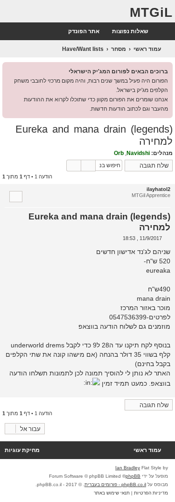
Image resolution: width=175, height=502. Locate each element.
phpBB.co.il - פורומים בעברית (115, 484)
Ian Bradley (127, 467)
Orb (119, 153)
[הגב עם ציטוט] (15, 196)
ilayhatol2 (158, 189)
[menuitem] (135, 31)
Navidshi (138, 153)
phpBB (133, 476)
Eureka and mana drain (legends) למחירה (94, 135)
